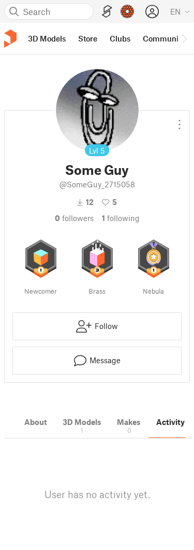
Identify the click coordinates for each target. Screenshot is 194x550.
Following (121, 218)
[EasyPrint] (107, 12)
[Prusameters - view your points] (127, 11)
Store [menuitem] (87, 38)
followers (74, 218)
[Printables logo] (10, 39)
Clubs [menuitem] (120, 38)
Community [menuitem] (164, 38)
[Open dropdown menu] (179, 120)
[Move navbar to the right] (183, 38)
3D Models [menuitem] (47, 38)
